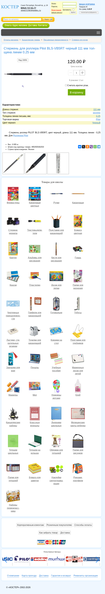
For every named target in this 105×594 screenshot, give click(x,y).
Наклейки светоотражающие (56, 469)
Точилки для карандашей (34, 331)
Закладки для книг (13, 359)
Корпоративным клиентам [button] (30, 525)
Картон (13, 249)
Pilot (98, 119)
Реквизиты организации (86, 575)
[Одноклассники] (87, 146)
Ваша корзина (87, 4)
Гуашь (77, 249)
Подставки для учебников (77, 331)
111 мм (96, 109)
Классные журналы (34, 414)
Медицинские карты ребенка (77, 414)
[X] (83, 146)
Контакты (42, 25)
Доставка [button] (65, 533)
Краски (13, 276)
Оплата (8, 25)
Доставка (32, 25)
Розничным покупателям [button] (59, 525)
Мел (34, 386)
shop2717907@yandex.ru (31, 10)
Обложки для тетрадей (56, 441)
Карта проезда (29, 575)
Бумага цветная (77, 221)
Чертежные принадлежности (13, 304)
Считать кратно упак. (77, 85)
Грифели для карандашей (34, 304)
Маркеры (13, 386)
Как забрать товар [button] (48, 533)
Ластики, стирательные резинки (13, 331)
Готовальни (56, 304)
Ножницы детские (56, 386)
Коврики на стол (56, 331)
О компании (13, 575)
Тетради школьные (13, 441)
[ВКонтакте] (79, 146)
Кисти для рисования (56, 249)
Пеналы (34, 359)
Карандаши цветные (34, 194)
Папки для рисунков (77, 441)
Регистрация (56, 10)
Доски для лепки (56, 276)
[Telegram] (98, 146)
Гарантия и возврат (61, 575)
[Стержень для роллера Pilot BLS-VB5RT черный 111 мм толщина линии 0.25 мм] (22, 74)
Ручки (56, 194)
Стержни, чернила (13, 221)
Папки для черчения (77, 276)
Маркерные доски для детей (77, 359)
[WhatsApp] (95, 146)
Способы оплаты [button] (83, 525)
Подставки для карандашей (56, 221)
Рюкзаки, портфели (77, 469)
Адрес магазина (19, 25)
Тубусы (77, 304)
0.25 (98, 116)
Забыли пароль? (56, 12)
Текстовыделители (34, 221)
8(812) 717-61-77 (28, 8)
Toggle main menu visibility (98, 32)
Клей (77, 386)
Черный (96, 123)
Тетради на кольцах (34, 441)
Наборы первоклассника (13, 496)
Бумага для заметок (34, 469)
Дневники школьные (56, 414)
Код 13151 (23, 60)
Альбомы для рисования (34, 249)
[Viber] (91, 146)
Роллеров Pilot (20, 135)
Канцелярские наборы (13, 414)
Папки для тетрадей (13, 469)
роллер (96, 113)
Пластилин (34, 276)
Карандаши (77, 194)
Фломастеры (13, 194)
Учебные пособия (56, 359)
